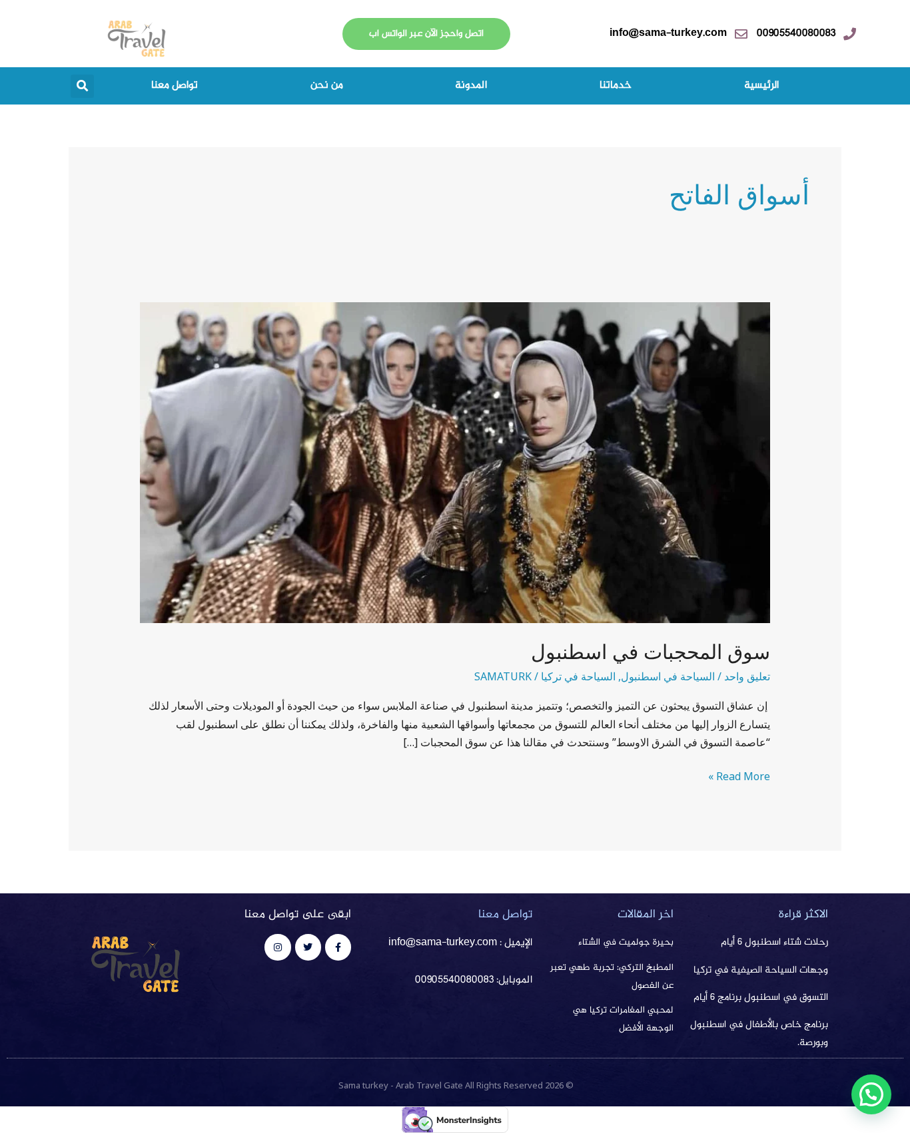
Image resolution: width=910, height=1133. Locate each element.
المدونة (471, 86)
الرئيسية (761, 86)
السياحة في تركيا (578, 676)
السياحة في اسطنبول (668, 676)
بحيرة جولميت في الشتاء (626, 943)
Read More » (739, 776)
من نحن (326, 86)
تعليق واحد (747, 676)
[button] (82, 86)
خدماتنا (616, 86)
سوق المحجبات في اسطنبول (650, 652)
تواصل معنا (174, 86)
